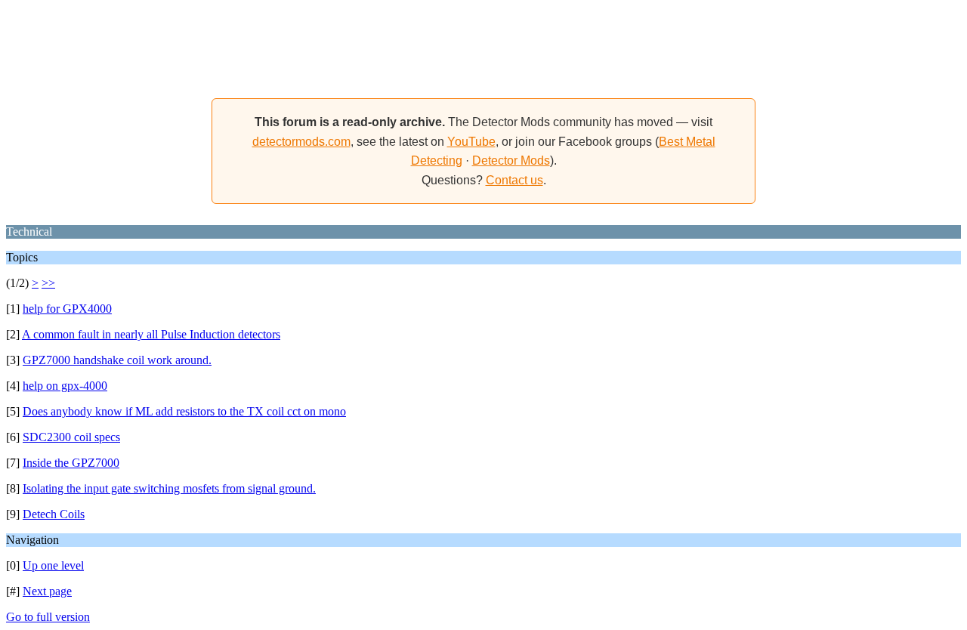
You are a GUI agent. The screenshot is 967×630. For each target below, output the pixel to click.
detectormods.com (301, 141)
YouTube (471, 141)
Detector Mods (511, 160)
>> (48, 282)
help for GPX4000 (67, 308)
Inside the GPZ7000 (71, 462)
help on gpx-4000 (65, 385)
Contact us (514, 180)
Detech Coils (54, 514)
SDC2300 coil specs (71, 437)
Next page (47, 591)
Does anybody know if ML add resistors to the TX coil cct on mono (184, 411)
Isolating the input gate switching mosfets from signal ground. (169, 488)
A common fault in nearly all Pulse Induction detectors (151, 334)
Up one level (53, 565)
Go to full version (48, 616)
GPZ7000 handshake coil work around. (117, 360)
